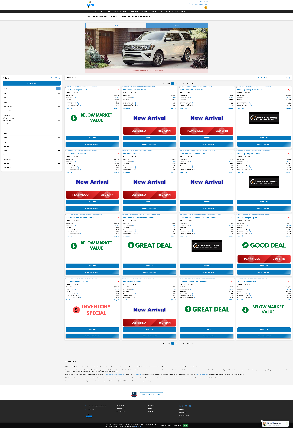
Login (180, 418)
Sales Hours (120, 405)
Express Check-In (172, 11)
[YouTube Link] (190, 406)
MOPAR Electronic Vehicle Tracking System (115, 374)
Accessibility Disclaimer (151, 394)
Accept (185, 425)
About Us (193, 11)
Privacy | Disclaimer (185, 415)
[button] (262, 421)
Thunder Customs (120, 11)
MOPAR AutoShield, (137, 374)
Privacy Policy (137, 426)
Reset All (32, 83)
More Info (92, 138)
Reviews (150, 408)
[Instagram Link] (180, 406)
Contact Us (151, 405)
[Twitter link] (186, 406)
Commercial (134, 11)
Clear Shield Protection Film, (202, 374)
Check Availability (92, 144)
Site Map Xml (182, 412)
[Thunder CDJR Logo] (89, 8)
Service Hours (121, 408)
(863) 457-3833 (204, 1)
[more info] (92, 87)
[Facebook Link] (182, 406)
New (101, 11)
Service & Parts (156, 11)
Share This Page (56, 78)
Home (96, 11)
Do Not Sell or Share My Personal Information (171, 425)
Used (108, 11)
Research (183, 11)
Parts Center (121, 411)
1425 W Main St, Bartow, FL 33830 (199, 4)
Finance (144, 11)
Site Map (181, 409)
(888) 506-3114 (92, 409)
